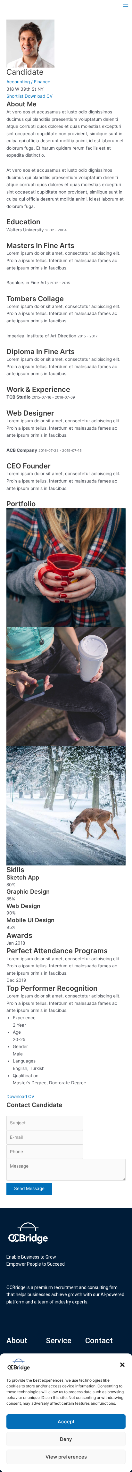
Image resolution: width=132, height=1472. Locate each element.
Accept (66, 1421)
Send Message (29, 1188)
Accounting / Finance (28, 81)
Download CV (39, 96)
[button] (122, 1364)
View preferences (66, 1457)
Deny (66, 1439)
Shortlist (14, 96)
